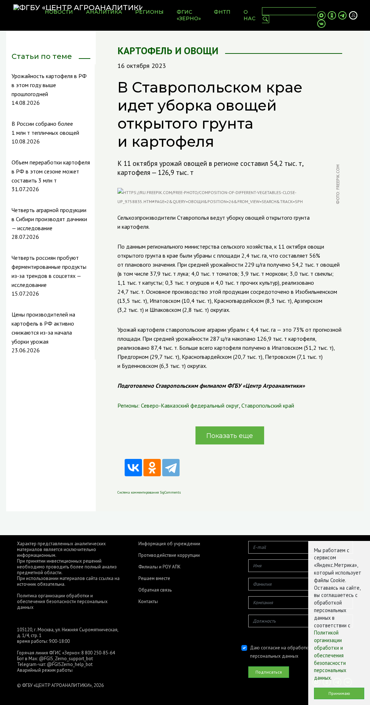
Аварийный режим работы (45, 670)
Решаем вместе (154, 578)
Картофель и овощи (167, 50)
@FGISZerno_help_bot (69, 664)
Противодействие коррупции (169, 555)
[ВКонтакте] (133, 467)
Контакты (148, 602)
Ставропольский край (267, 405)
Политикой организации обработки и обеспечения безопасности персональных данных (330, 655)
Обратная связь (155, 590)
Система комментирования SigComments (149, 492)
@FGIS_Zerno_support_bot (66, 658)
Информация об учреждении (169, 544)
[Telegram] (171, 467)
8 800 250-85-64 (98, 653)
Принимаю (339, 693)
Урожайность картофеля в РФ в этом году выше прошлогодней (49, 85)
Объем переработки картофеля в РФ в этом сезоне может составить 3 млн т (51, 171)
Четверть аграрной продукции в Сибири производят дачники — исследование (49, 219)
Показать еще (229, 436)
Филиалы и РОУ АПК (159, 567)
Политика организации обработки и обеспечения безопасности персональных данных (62, 601)
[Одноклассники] (152, 467)
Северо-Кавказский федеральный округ (190, 405)
